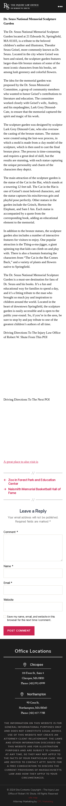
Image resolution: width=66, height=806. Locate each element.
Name (8, 566)
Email (8, 583)
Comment (11, 532)
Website (9, 599)
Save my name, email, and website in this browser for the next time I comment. (31, 618)
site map (33, 797)
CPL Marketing (45, 801)
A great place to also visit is (21, 462)
